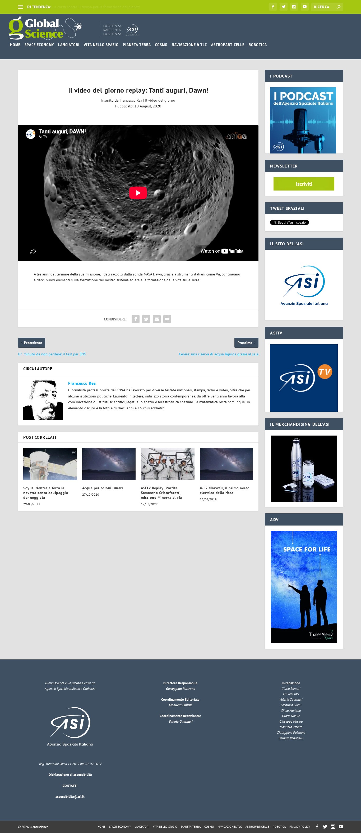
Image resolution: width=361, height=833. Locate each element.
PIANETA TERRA (137, 45)
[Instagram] (294, 7)
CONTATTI (70, 786)
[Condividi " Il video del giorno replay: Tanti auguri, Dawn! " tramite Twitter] (146, 319)
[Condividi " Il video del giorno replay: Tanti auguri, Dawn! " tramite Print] (167, 319)
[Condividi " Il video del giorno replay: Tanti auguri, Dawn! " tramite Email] (156, 319)
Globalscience (39, 827)
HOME (15, 45)
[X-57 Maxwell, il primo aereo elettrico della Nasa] (226, 464)
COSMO (161, 45)
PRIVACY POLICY (299, 827)
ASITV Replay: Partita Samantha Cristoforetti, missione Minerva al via (161, 493)
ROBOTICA (258, 45)
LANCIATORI (69, 45)
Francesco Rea (131, 100)
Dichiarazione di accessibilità (70, 774)
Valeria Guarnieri (180, 721)
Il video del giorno (160, 100)
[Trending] (20, 7)
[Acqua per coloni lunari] (109, 464)
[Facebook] (273, 7)
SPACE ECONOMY (39, 45)
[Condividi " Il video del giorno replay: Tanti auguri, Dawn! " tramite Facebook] (135, 319)
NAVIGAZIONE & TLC (189, 45)
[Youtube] (305, 7)
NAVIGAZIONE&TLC (230, 827)
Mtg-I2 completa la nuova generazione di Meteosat (94, 6)
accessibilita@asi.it (70, 796)
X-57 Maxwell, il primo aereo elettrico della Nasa (225, 490)
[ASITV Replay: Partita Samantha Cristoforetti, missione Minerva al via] (168, 464)
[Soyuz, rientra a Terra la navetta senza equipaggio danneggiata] (50, 464)
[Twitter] (284, 7)
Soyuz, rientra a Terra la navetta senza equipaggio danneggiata (45, 493)
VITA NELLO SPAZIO (101, 45)
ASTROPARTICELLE (227, 45)
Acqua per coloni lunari (102, 488)
